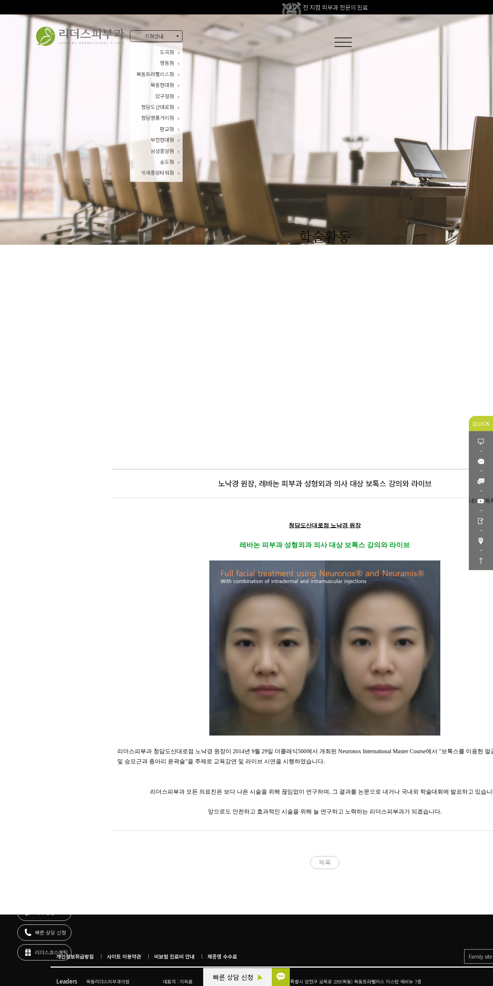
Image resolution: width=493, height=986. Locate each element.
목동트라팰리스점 (155, 74)
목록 (325, 862)
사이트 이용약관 (124, 956)
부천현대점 (162, 139)
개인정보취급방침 (75, 956)
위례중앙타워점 (157, 172)
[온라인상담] (481, 441)
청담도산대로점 (157, 106)
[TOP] (481, 560)
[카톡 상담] (280, 977)
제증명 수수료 (222, 956)
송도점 (167, 161)
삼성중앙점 (162, 150)
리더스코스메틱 (51, 952)
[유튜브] (481, 501)
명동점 (167, 62)
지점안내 (154, 36)
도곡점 (167, 52)
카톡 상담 (44, 912)
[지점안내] (481, 540)
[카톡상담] (481, 461)
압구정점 (164, 96)
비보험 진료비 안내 (174, 956)
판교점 (167, 128)
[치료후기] (481, 521)
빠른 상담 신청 (234, 977)
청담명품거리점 (157, 117)
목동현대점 (162, 84)
